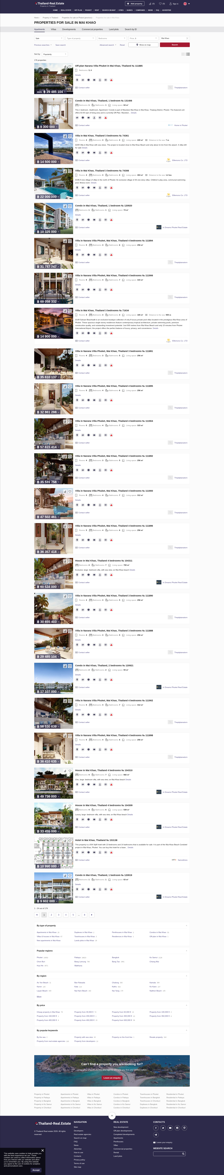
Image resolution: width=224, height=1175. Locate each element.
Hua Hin (40, 966)
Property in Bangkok (42, 1101)
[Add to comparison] (65, 66)
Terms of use (79, 1163)
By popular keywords (47, 1030)
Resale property (156, 1037)
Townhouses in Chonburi (150, 1101)
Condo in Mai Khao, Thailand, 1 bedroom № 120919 (103, 875)
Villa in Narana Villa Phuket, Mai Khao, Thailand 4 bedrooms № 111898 (114, 735)
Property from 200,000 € (84, 1016)
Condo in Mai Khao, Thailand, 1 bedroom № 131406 (103, 100)
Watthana (78, 966)
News (76, 1145)
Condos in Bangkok (122, 1101)
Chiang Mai (154, 962)
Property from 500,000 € (122, 1020)
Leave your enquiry (164, 1142)
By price (41, 1005)
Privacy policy (79, 1160)
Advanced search (107, 45)
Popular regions (45, 951)
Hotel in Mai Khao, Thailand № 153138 (96, 840)
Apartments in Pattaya (70, 1097)
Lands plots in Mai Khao (84, 940)
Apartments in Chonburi (70, 1108)
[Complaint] (111, 80)
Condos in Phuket (121, 1094)
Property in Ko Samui (43, 1104)
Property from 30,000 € (83, 1012)
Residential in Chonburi (176, 1108)
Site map (77, 1167)
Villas (53, 29)
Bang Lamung (80, 962)
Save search (60, 45)
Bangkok (115, 957)
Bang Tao (116, 962)
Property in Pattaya (42, 1097)
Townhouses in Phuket (149, 1094)
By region (41, 976)
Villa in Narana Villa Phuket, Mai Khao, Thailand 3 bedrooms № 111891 (114, 351)
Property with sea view (83, 1037)
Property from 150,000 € (47, 1016)
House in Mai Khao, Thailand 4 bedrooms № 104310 (103, 770)
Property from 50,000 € (121, 1012)
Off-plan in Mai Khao (158, 936)
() (153, 4)
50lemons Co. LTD (179, 160)
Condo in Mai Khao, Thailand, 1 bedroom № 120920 (103, 205)
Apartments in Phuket (69, 1094)
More (39, 997)
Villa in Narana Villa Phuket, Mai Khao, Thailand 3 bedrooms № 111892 (114, 456)
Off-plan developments (123, 1131)
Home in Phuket (180, 125)
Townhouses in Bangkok (150, 1097)
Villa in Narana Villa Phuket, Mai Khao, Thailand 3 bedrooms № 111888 (114, 630)
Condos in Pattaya (121, 1097)
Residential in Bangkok (175, 1101)
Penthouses (118, 1142)
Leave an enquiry (112, 1078)
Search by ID (131, 29)
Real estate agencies (82, 1134)
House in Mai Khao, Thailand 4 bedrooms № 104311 (103, 560)
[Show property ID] (106, 80)
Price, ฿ (133, 38)
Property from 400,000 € (47, 1020)
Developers (78, 1131)
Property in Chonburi (42, 1108)
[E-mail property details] (94, 80)
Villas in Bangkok (94, 1101)
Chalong (115, 983)
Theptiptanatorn (180, 88)
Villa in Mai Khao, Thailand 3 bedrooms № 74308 (102, 170)
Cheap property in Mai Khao (48, 1012)
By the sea (41, 1037)
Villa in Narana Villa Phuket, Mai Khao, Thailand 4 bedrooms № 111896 (114, 526)
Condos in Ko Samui (122, 1104)
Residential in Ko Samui (176, 1104)
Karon (39, 987)
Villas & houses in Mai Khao (48, 936)
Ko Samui (154, 957)
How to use (78, 1152)
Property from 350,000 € (160, 1016)
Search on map (80, 1138)
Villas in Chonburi (94, 1108)
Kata (76, 987)
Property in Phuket (41, 1094)
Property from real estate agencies (51, 1041)
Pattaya (77, 957)
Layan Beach (42, 991)
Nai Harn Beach (80, 991)
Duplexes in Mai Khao (83, 932)
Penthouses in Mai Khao (122, 932)
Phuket (40, 957)
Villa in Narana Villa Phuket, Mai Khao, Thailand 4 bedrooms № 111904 (114, 421)
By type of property (46, 926)
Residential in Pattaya (175, 1097)
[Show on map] (77, 80)
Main (76, 1127)
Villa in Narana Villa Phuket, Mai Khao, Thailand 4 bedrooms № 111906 (114, 275)
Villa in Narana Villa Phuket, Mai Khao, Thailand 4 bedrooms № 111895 (114, 386)
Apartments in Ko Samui (70, 1104)
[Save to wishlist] (70, 66)
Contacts (77, 1156)
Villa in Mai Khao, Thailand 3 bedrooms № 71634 (102, 310)
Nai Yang (115, 991)
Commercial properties (92, 29)
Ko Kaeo (153, 987)
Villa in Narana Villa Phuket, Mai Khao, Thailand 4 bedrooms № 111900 (114, 491)
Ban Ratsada (79, 983)
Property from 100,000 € (160, 1012)
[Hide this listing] (83, 80)
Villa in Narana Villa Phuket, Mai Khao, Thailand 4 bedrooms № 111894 (114, 240)
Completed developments (124, 1134)
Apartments (39, 29)
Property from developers (84, 1041)
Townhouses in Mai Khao (84, 936)
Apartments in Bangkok (70, 1101)
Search (175, 45)
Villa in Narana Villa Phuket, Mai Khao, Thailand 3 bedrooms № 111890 (114, 595)
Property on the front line (122, 1037)
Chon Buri (41, 962)
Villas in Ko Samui (94, 1104)
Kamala (153, 983)
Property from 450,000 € (84, 1020)
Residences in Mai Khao (122, 936)
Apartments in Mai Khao (47, 932)
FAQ (76, 1142)
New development (121, 1127)
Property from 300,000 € (122, 1016)
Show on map (145, 45)
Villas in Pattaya (93, 1097)
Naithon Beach (156, 991)
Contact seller (84, 88)
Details (78, 75)
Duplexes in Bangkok (148, 1104)
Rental (116, 1152)
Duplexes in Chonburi (149, 1108)
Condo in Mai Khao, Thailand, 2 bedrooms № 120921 (104, 665)
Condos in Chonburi (122, 1108)
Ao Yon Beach (42, 983)
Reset (122, 45)
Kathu (114, 987)
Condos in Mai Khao (158, 932)
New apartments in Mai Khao (49, 940)
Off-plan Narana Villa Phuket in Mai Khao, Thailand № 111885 (109, 66)
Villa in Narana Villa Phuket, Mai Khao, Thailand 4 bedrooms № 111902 (114, 700)
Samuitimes (182, 860)
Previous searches (41, 45)
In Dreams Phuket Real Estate (175, 227)
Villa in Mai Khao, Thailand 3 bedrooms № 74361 (102, 135)
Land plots (114, 29)
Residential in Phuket (175, 1094)
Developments (69, 29)
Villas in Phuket (93, 1094)
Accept (36, 1170)
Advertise (78, 1149)
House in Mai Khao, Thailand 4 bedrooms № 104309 (103, 805)
